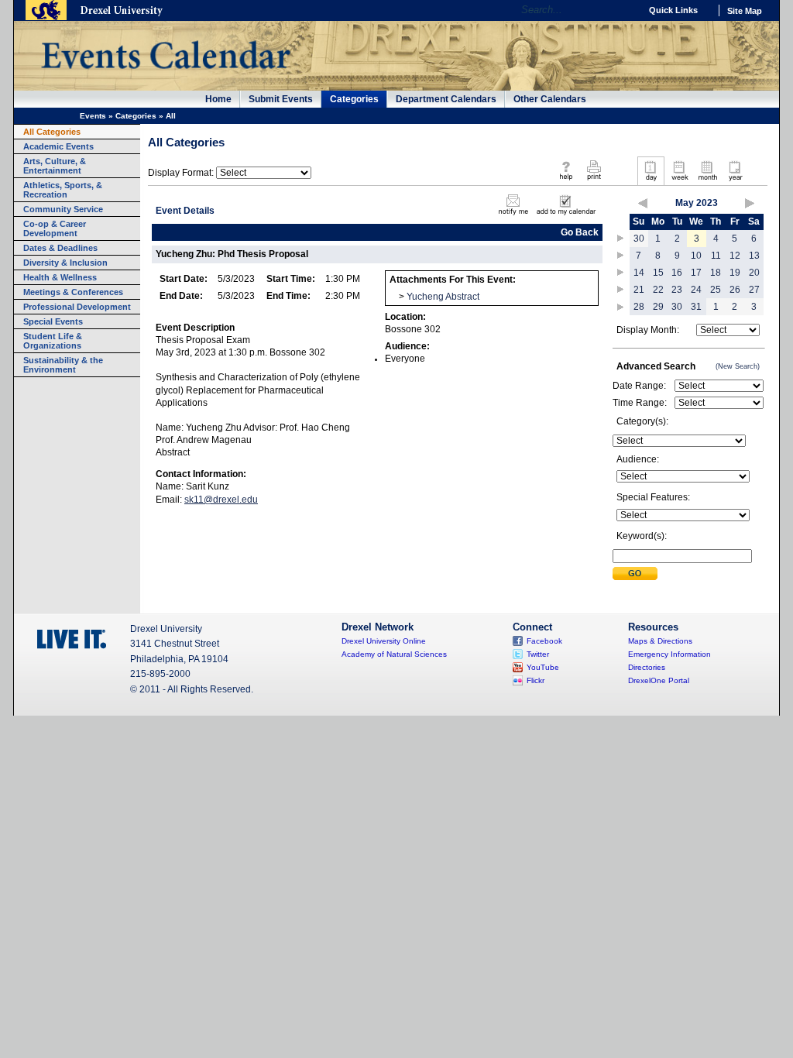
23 (676, 289)
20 (754, 272)
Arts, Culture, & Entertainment (54, 165)
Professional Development (77, 306)
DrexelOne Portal (658, 680)
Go (624, 10)
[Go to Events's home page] (165, 76)
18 (715, 272)
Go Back (580, 232)
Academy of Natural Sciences (394, 654)
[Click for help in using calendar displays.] (565, 181)
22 (658, 289)
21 (638, 289)
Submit (635, 573)
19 (734, 272)
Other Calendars (549, 99)
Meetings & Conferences (73, 292)
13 (754, 255)
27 (754, 289)
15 (658, 272)
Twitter (538, 654)
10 (696, 255)
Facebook (544, 641)
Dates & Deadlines (60, 247)
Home (218, 99)
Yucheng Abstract (443, 296)
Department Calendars (446, 99)
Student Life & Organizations (52, 340)
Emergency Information (669, 654)
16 (676, 272)
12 (734, 255)
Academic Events (58, 146)
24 (696, 289)
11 (716, 255)
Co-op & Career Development (54, 228)
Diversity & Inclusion (65, 262)
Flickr (535, 680)
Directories (646, 667)
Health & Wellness (60, 277)
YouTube (543, 667)
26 (734, 289)
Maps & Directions (660, 641)
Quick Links (673, 10)
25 (715, 289)
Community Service (63, 209)
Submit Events (281, 99)
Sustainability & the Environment (63, 365)
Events (93, 116)
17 (696, 272)
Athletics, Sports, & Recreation (62, 189)
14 (638, 272)
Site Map (744, 10)
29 (658, 306)
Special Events (53, 321)
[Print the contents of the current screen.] (593, 181)
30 (638, 238)
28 (638, 306)
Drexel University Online (384, 641)
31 (696, 306)
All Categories (52, 131)
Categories (354, 99)
